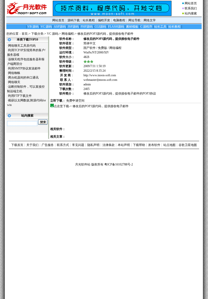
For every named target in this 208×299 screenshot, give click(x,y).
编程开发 (104, 20)
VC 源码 (52, 33)
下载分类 (37, 33)
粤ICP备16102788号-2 (118, 164)
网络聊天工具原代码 (23, 45)
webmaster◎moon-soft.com (100, 80)
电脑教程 (119, 20)
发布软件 (154, 145)
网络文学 (150, 20)
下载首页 (17, 145)
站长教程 (89, 20)
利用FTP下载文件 (22, 96)
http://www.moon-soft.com (99, 75)
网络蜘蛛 (16, 73)
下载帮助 (139, 145)
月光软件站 (82, 164)
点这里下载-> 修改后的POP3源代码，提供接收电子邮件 (93, 106)
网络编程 (68, 33)
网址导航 (134, 20)
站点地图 (169, 145)
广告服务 (48, 145)
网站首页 (191, 3)
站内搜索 (191, 13)
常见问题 (78, 145)
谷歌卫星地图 (188, 145)
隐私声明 (93, 145)
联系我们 (191, 8)
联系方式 (63, 145)
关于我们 (32, 145)
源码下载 (73, 20)
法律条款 (108, 145)
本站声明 (124, 145)
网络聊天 (16, 82)
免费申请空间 (75, 100)
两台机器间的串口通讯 (25, 77)
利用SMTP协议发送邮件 (26, 68)
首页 (25, 33)
